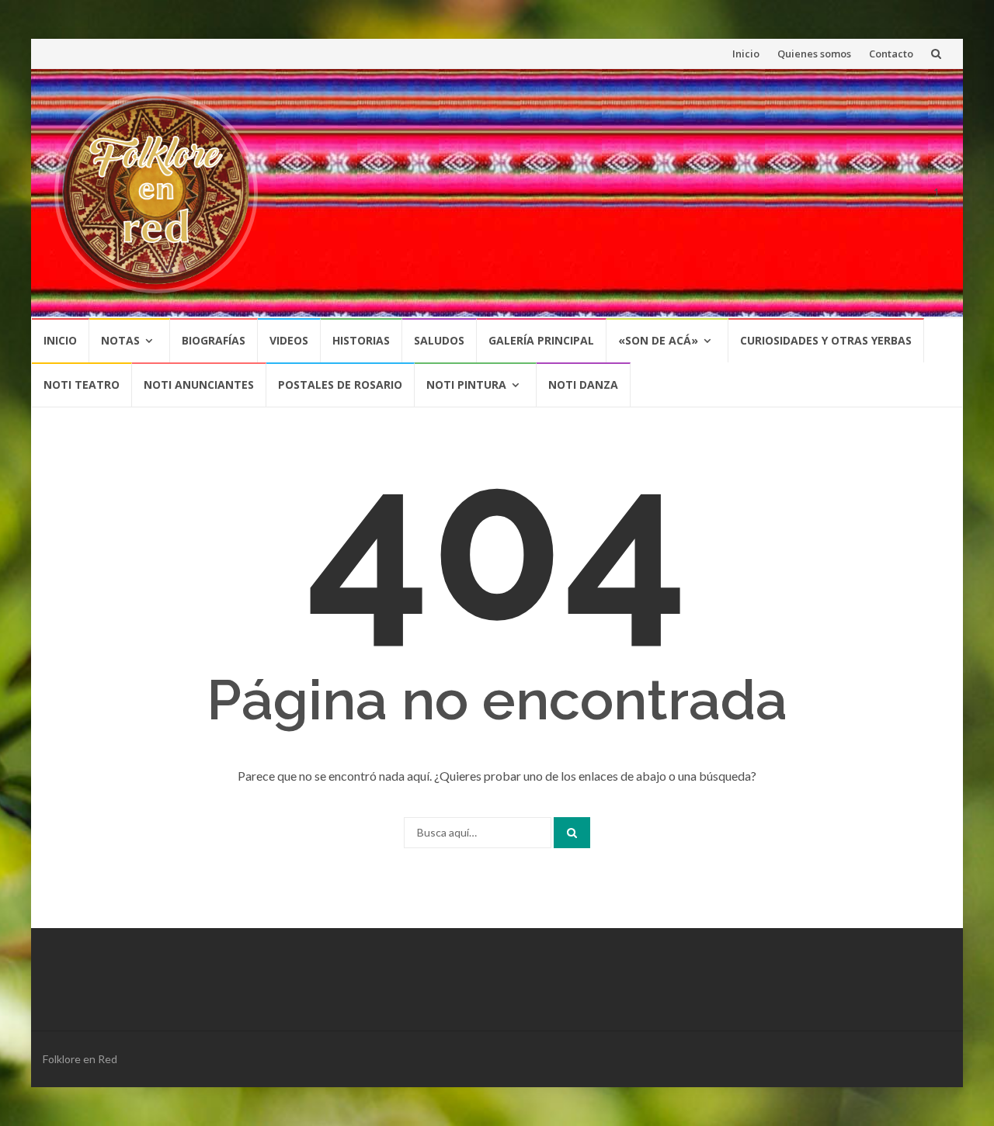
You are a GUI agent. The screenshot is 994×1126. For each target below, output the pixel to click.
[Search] (572, 832)
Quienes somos (814, 54)
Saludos (439, 340)
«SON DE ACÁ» (658, 340)
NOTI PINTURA (466, 384)
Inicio (745, 54)
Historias (361, 340)
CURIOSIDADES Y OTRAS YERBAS (826, 340)
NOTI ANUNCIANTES (199, 384)
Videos (288, 340)
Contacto (891, 54)
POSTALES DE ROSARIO (340, 384)
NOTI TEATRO (81, 384)
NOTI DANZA (583, 384)
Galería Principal (541, 340)
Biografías (213, 340)
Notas (120, 340)
